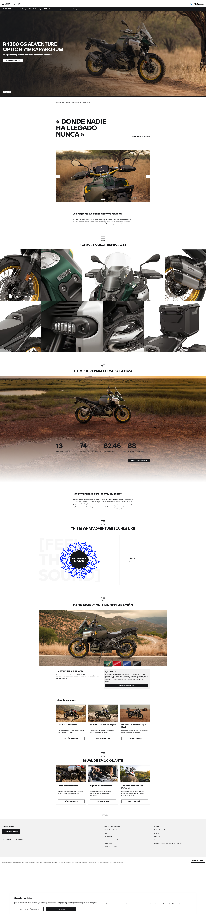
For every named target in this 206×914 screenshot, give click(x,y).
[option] (20, 275)
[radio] (144, 560)
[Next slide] (148, 176)
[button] (6, 4)
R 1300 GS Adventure (9, 9)
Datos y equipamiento (63, 9)
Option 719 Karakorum (46, 9)
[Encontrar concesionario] (19, 3)
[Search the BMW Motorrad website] (14, 3)
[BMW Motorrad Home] (197, 4)
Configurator (77, 9)
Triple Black (32, 9)
